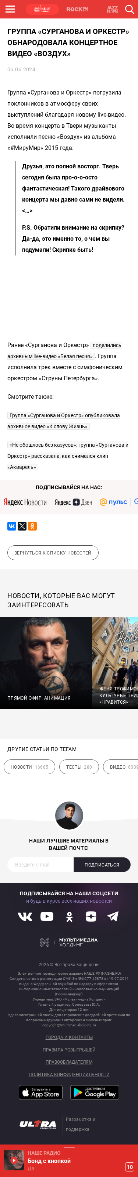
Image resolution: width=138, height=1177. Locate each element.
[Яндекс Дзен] (73, 502)
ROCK (77, 9)
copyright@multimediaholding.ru (69, 1025)
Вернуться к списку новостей (53, 553)
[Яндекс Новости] (25, 502)
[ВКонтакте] (11, 526)
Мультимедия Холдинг (69, 942)
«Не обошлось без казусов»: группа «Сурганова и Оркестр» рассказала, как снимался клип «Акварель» (67, 456)
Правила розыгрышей (69, 1050)
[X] (22, 526)
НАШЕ (42, 9)
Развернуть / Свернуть (69, 1147)
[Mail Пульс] (113, 502)
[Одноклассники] (32, 526)
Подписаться (102, 865)
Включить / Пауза (14, 1160)
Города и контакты (69, 1037)
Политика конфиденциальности (69, 1075)
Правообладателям (69, 1062)
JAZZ (112, 9)
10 (130, 1167)
